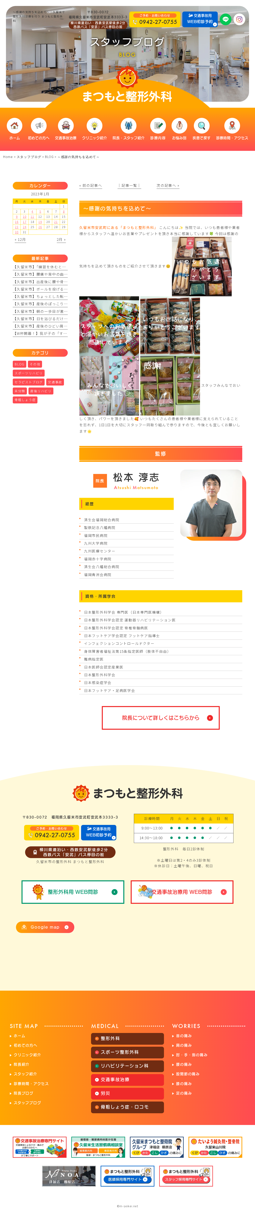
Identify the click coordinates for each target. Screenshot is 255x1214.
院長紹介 (21, 1064)
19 (40, 222)
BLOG (49, 157)
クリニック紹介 (27, 1055)
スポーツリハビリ (29, 373)
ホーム (19, 1036)
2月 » (61, 239)
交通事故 (55, 382)
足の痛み (184, 1093)
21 (56, 222)
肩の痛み (184, 1045)
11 (32, 217)
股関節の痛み (188, 1074)
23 (17, 227)
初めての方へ (25, 1045)
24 (24, 227)
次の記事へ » (168, 185)
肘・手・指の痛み (192, 1055)
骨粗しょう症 (25, 399)
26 (40, 227)
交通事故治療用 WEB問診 (182, 891)
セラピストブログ (29, 382)
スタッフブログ (27, 1103)
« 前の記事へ (90, 185)
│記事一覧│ (129, 185)
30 (17, 232)
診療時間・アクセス (31, 1083)
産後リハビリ (41, 391)
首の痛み (184, 1036)
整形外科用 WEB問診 (73, 891)
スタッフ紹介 (25, 1074)
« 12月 (20, 239)
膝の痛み (184, 1083)
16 (17, 222)
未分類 (20, 391)
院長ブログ (23, 1093)
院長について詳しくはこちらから (161, 717)
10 (24, 217)
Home (8, 157)
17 (24, 222)
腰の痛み (184, 1064)
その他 (35, 364)
